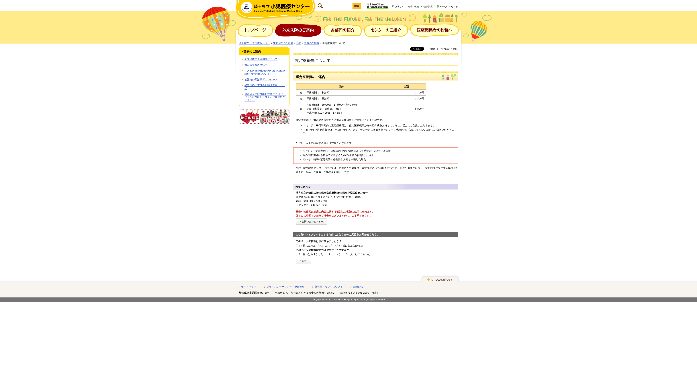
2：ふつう (327, 245)
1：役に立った (307, 245)
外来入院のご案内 (283, 43)
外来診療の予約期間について (261, 59)
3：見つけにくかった (358, 254)
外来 (298, 43)
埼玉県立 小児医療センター (254, 43)
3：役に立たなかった (351, 245)
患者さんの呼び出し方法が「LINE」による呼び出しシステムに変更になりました (265, 97)
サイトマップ (248, 286)
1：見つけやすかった (311, 254)
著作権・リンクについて (329, 286)
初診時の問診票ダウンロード (261, 79)
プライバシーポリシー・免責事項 (285, 286)
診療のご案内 (311, 43)
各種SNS (358, 286)
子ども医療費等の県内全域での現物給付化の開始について (264, 72)
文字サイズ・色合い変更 (407, 6)
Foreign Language (449, 6)
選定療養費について (255, 65)
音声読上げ (429, 6)
